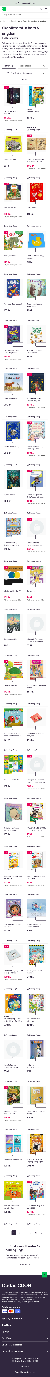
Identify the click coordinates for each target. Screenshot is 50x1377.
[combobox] (25, 15)
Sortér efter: (16, 73)
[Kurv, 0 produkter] (40, 9)
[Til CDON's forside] (4, 9)
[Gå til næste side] (41, 1232)
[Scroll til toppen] (44, 1274)
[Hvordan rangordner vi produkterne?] (8, 73)
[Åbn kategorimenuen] (46, 9)
